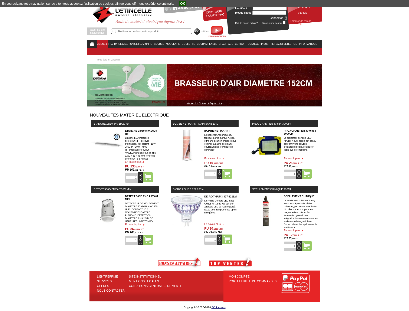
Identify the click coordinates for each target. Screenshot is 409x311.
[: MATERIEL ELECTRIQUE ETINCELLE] (109, 44)
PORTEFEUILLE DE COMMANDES (253, 281)
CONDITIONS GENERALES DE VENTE (155, 286)
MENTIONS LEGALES (144, 281)
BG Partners (219, 307)
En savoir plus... (134, 161)
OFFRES (103, 286)
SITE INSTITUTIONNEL (145, 276)
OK (182, 3)
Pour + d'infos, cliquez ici (204, 103)
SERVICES (104, 281)
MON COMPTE (239, 276)
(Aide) (205, 31)
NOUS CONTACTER (111, 290)
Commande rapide (300, 21)
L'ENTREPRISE (107, 276)
